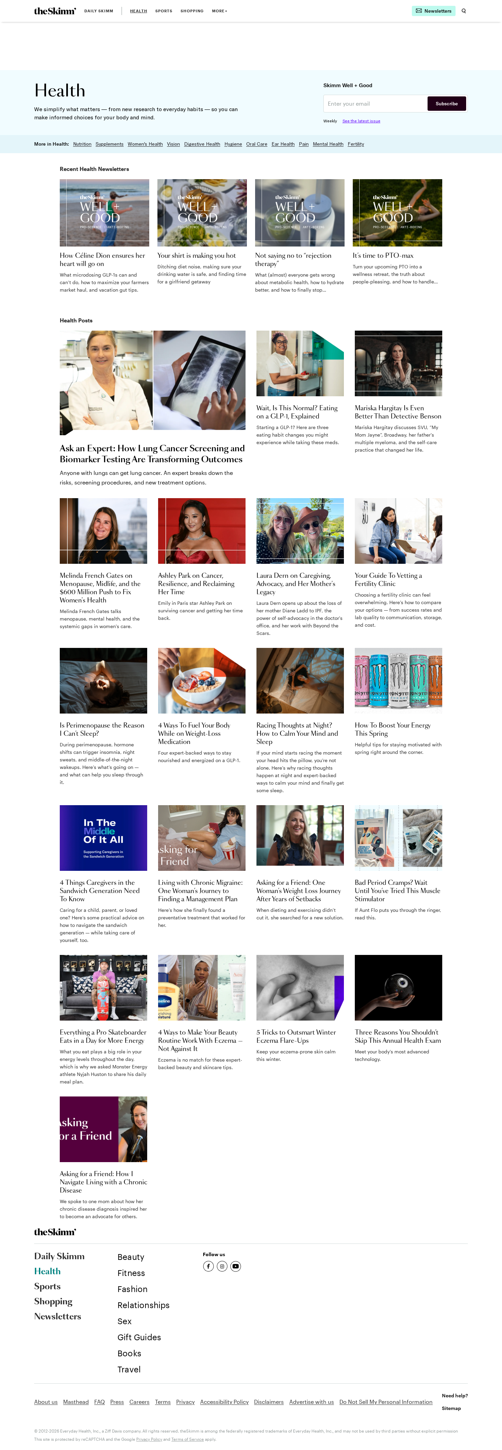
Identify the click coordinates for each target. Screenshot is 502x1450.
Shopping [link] (192, 11)
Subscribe (447, 104)
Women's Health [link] (145, 144)
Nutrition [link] (82, 144)
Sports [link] (164, 11)
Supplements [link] (110, 144)
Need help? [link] (455, 1395)
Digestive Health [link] (202, 144)
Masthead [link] (76, 1401)
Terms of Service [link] (187, 1439)
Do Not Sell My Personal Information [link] (386, 1401)
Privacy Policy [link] (149, 1439)
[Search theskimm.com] (464, 11)
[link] (55, 11)
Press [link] (117, 1401)
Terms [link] (163, 1401)
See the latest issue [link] (361, 120)
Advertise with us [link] (311, 1401)
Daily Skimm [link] (98, 11)
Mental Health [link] (328, 144)
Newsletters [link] (57, 1317)
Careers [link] (139, 1401)
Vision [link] (173, 144)
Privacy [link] (185, 1401)
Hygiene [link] (233, 144)
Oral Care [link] (256, 144)
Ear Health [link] (283, 144)
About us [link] (46, 1401)
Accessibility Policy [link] (224, 1401)
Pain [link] (304, 144)
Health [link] (138, 11)
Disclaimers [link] (269, 1401)
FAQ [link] (99, 1401)
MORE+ (219, 11)
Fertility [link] (356, 144)
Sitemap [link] (451, 1408)
